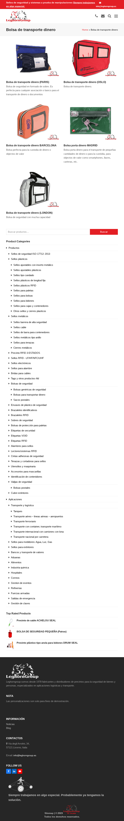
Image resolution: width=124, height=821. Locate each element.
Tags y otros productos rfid (25, 378)
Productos (14, 247)
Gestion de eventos (21, 583)
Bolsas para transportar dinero (29, 394)
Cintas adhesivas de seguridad (27, 456)
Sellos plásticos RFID (24, 285)
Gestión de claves (20, 603)
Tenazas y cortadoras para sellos (28, 461)
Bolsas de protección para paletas (29, 425)
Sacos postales (21, 399)
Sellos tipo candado (23, 275)
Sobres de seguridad (22, 420)
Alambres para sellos (22, 446)
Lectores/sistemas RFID (24, 451)
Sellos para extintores (22, 547)
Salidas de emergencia (23, 598)
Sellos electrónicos (21, 363)
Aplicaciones (15, 499)
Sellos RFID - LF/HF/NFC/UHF (27, 358)
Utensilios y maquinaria (23, 466)
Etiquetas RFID (19, 440)
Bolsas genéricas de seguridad (29, 389)
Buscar (104, 231)
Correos (15, 577)
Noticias (10, 724)
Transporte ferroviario (24, 521)
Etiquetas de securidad (23, 430)
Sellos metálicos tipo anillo (27, 337)
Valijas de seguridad (21, 481)
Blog (8, 728)
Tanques (17, 511)
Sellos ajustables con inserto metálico (33, 265)
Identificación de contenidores (26, 476)
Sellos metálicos (19, 316)
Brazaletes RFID (20, 415)
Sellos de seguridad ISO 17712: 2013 (30, 253)
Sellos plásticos (19, 259)
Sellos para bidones (23, 300)
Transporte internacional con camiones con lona (38, 531)
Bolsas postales (21, 487)
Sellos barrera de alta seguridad (30, 322)
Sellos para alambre (21, 368)
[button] (116, 16)
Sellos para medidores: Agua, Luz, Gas (31, 542)
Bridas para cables (21, 373)
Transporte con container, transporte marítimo (37, 526)
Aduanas (15, 557)
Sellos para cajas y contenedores (30, 306)
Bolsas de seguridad (21, 383)
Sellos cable (19, 327)
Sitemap (49, 813)
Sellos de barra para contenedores (31, 332)
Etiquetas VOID (19, 435)
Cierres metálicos (22, 347)
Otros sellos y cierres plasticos (29, 311)
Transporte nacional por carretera (30, 536)
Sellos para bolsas (23, 295)
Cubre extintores (19, 493)
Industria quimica (20, 567)
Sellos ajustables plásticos (27, 270)
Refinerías (16, 588)
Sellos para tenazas (23, 342)
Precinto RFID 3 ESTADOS (25, 352)
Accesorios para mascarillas (26, 471)
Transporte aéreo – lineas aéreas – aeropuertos (38, 516)
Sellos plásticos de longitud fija (29, 280)
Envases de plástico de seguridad (28, 405)
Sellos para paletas (23, 290)
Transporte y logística (22, 505)
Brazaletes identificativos (24, 410)
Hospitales (16, 572)
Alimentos (16, 562)
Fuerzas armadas (20, 593)
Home (85, 29)
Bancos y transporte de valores (27, 552)
